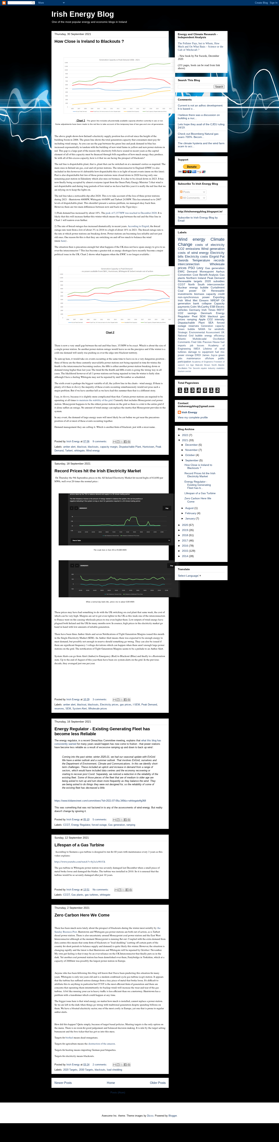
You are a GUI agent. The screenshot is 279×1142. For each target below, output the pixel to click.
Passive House (211, 342)
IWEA (197, 348)
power (181, 355)
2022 (185, 435)
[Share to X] (122, 442)
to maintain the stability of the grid (95, 400)
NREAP (214, 300)
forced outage (99, 824)
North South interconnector (206, 284)
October (190, 455)
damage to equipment (200, 352)
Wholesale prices (97, 708)
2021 (185, 440)
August (189, 508)
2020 (185, 524)
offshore (209, 358)
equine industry (208, 368)
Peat (194, 316)
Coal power (187, 290)
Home (111, 1082)
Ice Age (190, 365)
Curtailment (218, 287)
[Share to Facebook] (125, 442)
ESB (212, 306)
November (192, 449)
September (192, 460)
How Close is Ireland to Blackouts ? (89, 41)
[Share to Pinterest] (129, 442)
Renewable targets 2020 (194, 281)
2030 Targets (86, 1069)
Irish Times (208, 309)
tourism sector (184, 371)
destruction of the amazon (101, 1043)
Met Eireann (201, 300)
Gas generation (116, 824)
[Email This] (114, 442)
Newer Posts (63, 1082)
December (192, 444)
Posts (186, 191)
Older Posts (158, 1082)
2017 (185, 540)
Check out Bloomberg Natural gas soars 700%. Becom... (198, 135)
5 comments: (100, 819)
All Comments (191, 197)
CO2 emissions (189, 249)
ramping (130, 824)
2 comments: (100, 1064)
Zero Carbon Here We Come (82, 915)
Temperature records (208, 260)
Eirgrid (214, 256)
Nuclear (182, 287)
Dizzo (150, 1115)
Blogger (173, 1115)
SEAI (203, 316)
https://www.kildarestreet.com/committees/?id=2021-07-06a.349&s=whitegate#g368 (100, 800)
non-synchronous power (194, 297)
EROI (198, 355)
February (191, 513)
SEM (68, 708)
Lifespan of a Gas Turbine (79, 845)
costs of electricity (210, 245)
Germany (194, 309)
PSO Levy (195, 268)
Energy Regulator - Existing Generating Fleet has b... (197, 485)
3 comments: (100, 699)
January (190, 518)
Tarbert (69, 450)
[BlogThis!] (118, 442)
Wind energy (93, 450)
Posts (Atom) (117, 1092)
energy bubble (198, 287)
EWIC (181, 271)
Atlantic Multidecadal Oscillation (201, 339)
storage (189, 355)
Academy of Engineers (202, 362)
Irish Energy (189, 412)
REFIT (221, 309)
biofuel (69, 1037)
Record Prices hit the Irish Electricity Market (97, 471)
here (62, 240)
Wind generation (213, 249)
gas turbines (91, 894)
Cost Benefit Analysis (205, 274)
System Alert (80, 708)
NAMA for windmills (211, 329)
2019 (185, 530)
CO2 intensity (216, 319)
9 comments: (100, 441)
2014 (185, 556)
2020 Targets (70, 1069)
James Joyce (209, 355)
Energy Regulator (80, 824)
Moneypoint (207, 271)
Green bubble (186, 329)
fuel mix (220, 352)
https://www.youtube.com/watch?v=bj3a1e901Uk (79, 861)
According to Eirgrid (138, 226)
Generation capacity (213, 326)
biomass (199, 293)
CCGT (66, 824)
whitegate (79, 450)
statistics (220, 368)
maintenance (194, 358)
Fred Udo (196, 342)
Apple (202, 319)
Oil (203, 290)
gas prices (125, 704)
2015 (185, 550)
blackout (81, 446)
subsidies (219, 281)
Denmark (206, 313)
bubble (199, 335)
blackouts (93, 446)
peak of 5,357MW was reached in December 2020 (131, 212)
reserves (59, 708)
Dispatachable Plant (130, 446)
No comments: (101, 889)
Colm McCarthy (199, 306)
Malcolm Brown (202, 365)
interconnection (188, 264)
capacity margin (108, 446)
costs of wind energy (193, 253)
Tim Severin (194, 368)
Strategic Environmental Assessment (199, 332)
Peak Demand (149, 704)
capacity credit (215, 293)
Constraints (184, 342)
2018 (185, 535)
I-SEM (136, 704)
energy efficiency (215, 335)
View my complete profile (193, 417)
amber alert (69, 446)
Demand (192, 271)
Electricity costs (196, 256)
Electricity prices (109, 704)
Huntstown (148, 446)
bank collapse (202, 303)
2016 (185, 545)
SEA (210, 322)
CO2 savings (187, 313)
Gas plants (77, 894)
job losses (197, 345)
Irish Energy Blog (82, 14)
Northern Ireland (196, 277)
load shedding (114, 1069)
